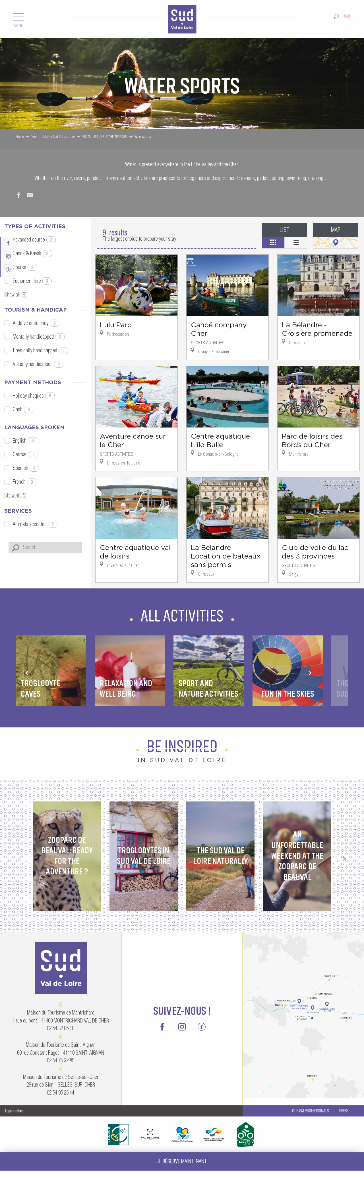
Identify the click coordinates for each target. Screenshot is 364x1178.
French (23, 481)
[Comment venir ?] (303, 982)
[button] (336, 15)
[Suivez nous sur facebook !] (8, 242)
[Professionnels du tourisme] (8, 269)
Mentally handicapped (37, 337)
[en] (347, 15)
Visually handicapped (36, 364)
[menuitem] (182, 19)
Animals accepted (33, 524)
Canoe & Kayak (30, 253)
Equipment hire (30, 281)
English (23, 440)
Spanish (24, 468)
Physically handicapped (38, 350)
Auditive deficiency (34, 323)
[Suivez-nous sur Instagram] (8, 255)
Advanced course (32, 239)
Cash (21, 409)
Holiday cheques (32, 395)
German (24, 454)
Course (23, 267)
